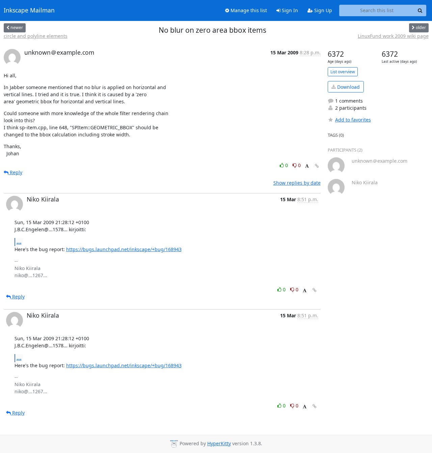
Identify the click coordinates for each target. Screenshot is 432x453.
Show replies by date (297, 183)
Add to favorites (353, 119)
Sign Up (322, 10)
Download (348, 87)
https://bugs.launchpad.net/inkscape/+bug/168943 (124, 249)
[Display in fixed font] (307, 166)
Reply (15, 172)
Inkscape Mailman (29, 10)
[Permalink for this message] (317, 165)
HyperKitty (219, 443)
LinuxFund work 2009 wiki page (393, 36)
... (19, 241)
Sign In (289, 10)
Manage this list (248, 10)
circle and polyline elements (36, 36)
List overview (342, 72)
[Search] (420, 10)
